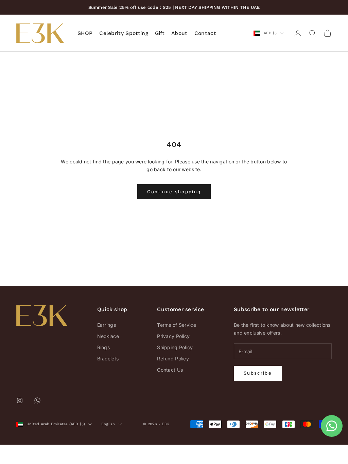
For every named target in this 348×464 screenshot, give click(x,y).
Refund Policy (173, 358)
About (179, 33)
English (108, 424)
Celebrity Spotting (123, 33)
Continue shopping (174, 191)
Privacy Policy (173, 336)
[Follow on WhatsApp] (37, 400)
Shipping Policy (175, 347)
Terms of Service (176, 325)
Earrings (106, 325)
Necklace (108, 336)
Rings (103, 347)
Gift (159, 33)
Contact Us (170, 370)
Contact (205, 33)
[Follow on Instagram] (19, 400)
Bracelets (108, 358)
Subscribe (258, 373)
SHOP (84, 33)
